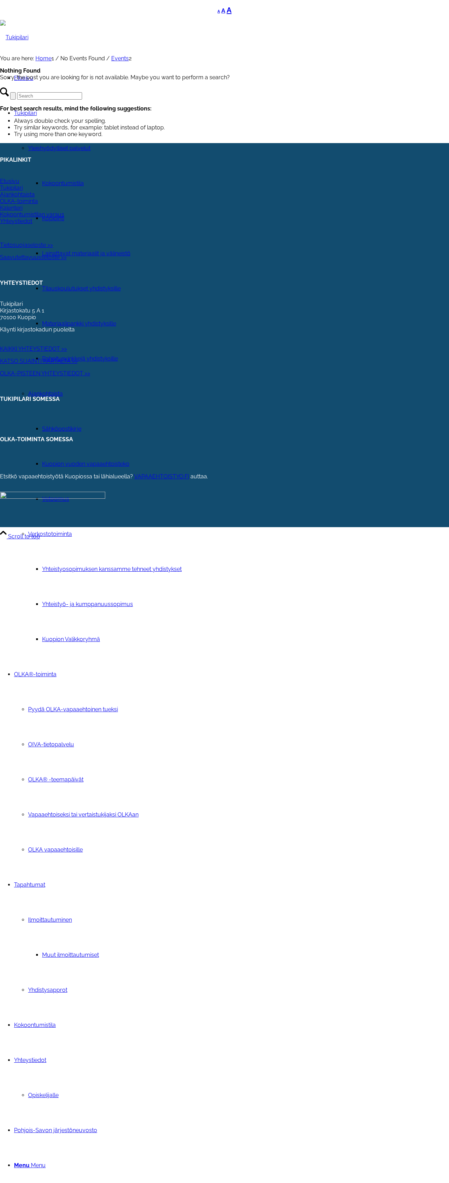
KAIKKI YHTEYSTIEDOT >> (33, 348)
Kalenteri (11, 207)
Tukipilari (11, 187)
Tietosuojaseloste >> (26, 245)
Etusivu (9, 181)
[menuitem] (238, 587)
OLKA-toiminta (19, 201)
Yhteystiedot (16, 221)
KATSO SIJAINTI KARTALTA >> (39, 361)
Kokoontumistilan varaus (32, 214)
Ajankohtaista (17, 194)
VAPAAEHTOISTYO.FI (161, 476)
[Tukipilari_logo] (14, 37)
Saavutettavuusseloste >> (33, 257)
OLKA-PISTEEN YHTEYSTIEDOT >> (45, 373)
